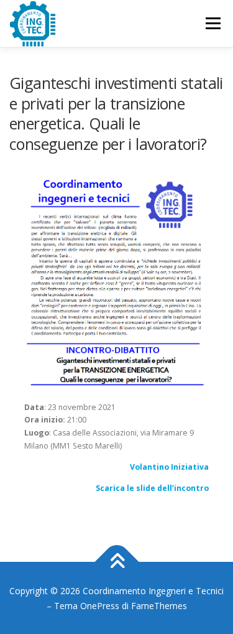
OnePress (99, 606)
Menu (212, 23)
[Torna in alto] (116, 561)
